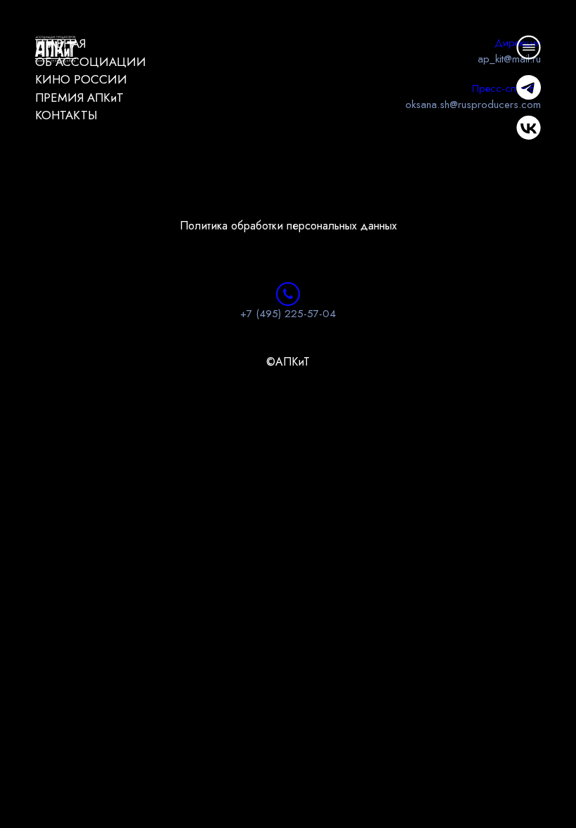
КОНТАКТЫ (66, 115)
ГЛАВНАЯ (60, 43)
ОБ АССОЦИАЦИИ (90, 61)
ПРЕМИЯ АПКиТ (79, 97)
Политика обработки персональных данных (288, 226)
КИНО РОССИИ (81, 79)
